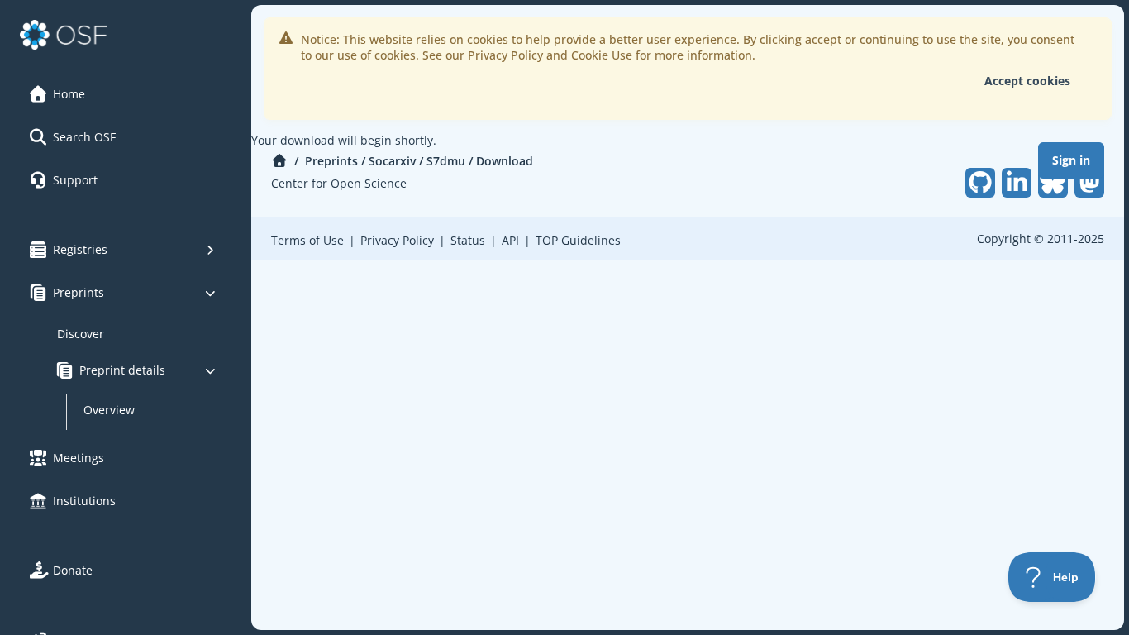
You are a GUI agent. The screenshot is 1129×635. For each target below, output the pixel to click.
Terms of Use (307, 240)
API (510, 240)
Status (467, 240)
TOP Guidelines (578, 240)
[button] (123, 94)
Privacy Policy (397, 240)
